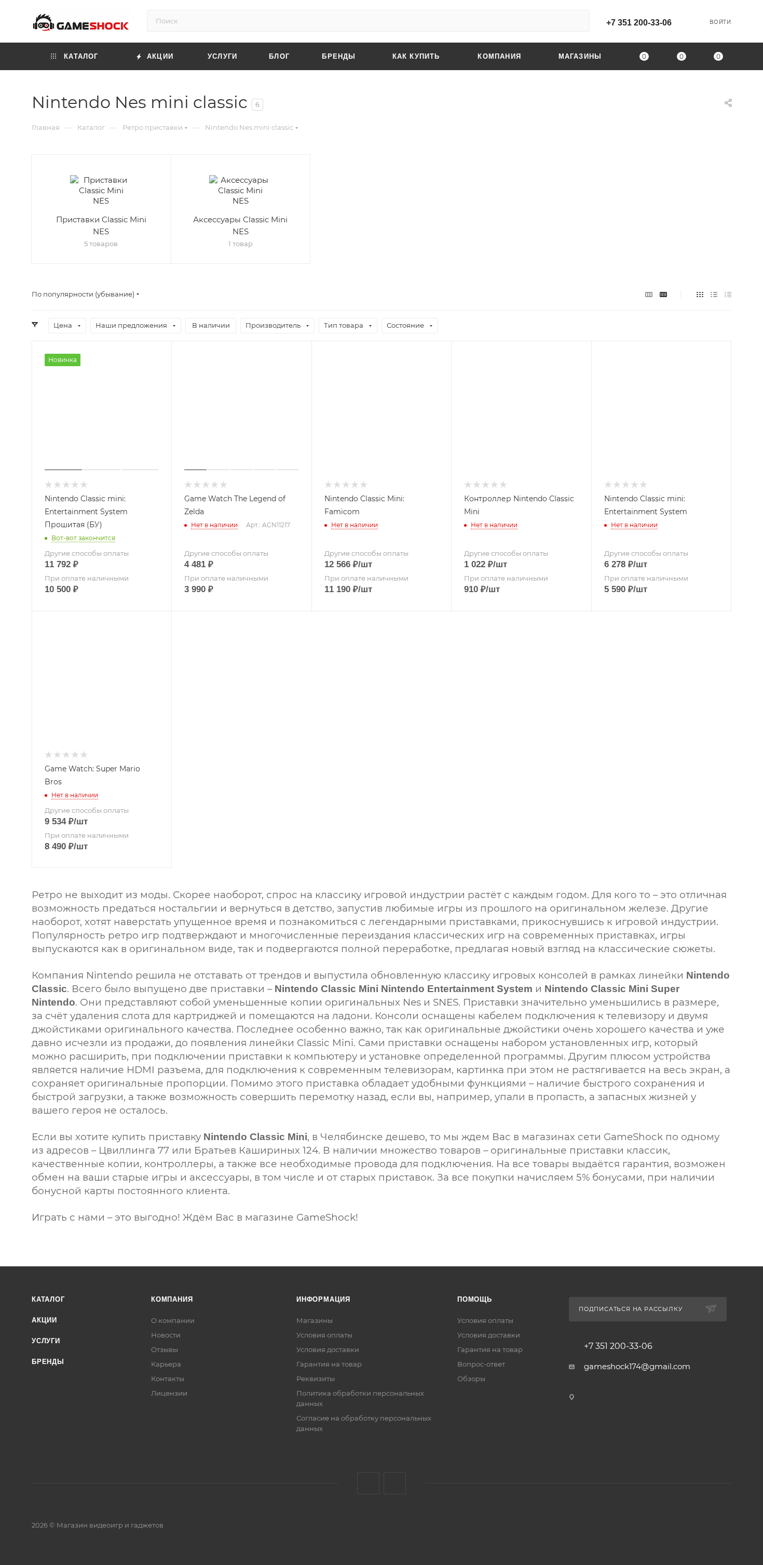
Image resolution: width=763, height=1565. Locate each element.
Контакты (167, 1378)
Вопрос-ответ (481, 1364)
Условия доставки (327, 1349)
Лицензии (169, 1393)
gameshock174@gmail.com (637, 1366)
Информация (323, 1299)
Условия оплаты (324, 1335)
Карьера (166, 1364)
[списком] (714, 294)
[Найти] (577, 21)
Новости (166, 1335)
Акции (44, 1320)
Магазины (314, 1320)
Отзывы (164, 1349)
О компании (173, 1320)
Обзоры (471, 1378)
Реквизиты (315, 1378)
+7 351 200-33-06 (639, 22)
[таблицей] (728, 294)
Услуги (46, 1341)
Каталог (48, 1299)
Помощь (474, 1299)
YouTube (395, 1483)
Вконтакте (368, 1483)
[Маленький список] (649, 294)
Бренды (48, 1362)
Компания (172, 1299)
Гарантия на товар (329, 1364)
